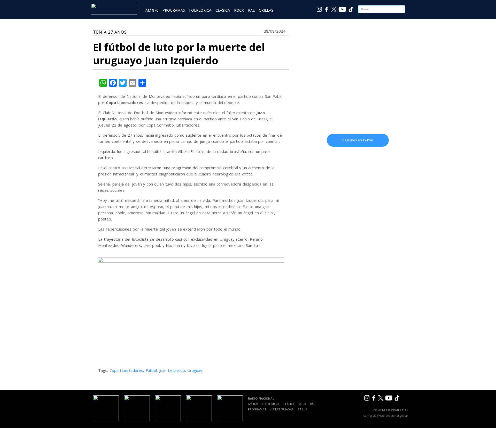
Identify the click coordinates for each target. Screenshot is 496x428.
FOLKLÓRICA (200, 10)
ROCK (239, 10)
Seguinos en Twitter (357, 140)
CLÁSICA (222, 10)
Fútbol (151, 370)
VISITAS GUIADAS (281, 409)
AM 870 (151, 10)
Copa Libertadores (126, 370)
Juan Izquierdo (172, 370)
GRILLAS (266, 10)
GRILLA (302, 409)
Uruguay (194, 370)
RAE (251, 10)
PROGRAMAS (173, 10)
